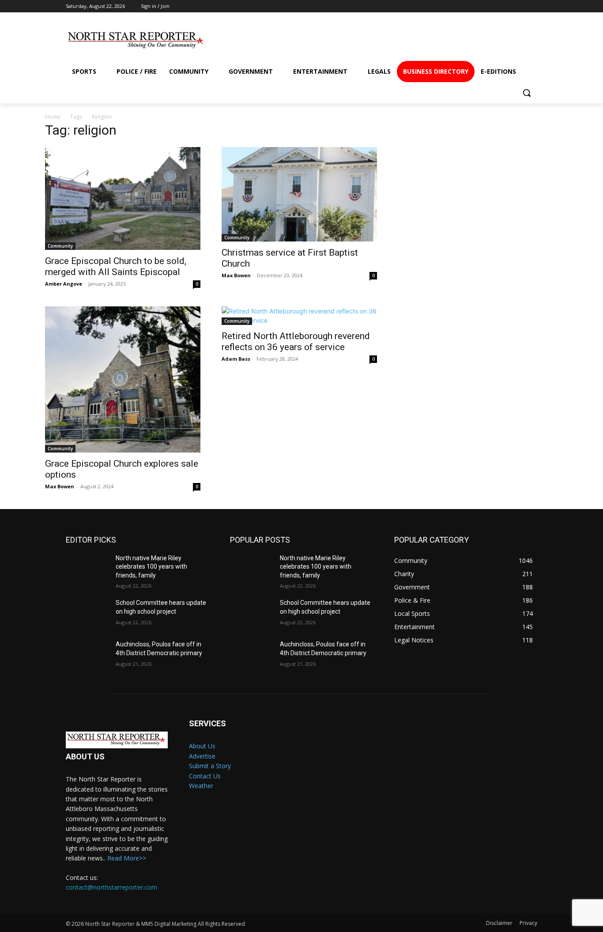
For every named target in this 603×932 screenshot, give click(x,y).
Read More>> (126, 858)
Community (60, 246)
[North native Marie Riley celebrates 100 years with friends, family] (87, 569)
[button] (526, 92)
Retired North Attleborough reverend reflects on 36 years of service (296, 341)
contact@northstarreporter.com (111, 887)
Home (52, 117)
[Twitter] (491, 41)
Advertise (202, 756)
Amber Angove (63, 283)
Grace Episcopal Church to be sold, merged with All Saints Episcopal (115, 266)
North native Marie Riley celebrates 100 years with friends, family (151, 567)
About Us (202, 746)
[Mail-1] (523, 41)
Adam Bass (236, 358)
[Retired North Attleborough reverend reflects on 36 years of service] (299, 315)
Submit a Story (210, 766)
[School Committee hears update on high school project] (87, 614)
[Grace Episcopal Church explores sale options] (122, 379)
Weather (201, 785)
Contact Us (205, 776)
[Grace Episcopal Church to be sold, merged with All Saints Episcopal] (122, 198)
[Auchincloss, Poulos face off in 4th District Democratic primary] (87, 655)
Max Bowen (236, 275)
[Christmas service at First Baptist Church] (299, 194)
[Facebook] (427, 41)
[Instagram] (459, 41)
